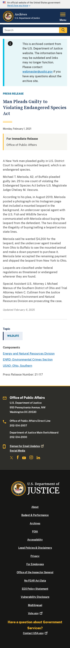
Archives (35, 523)
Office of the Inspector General (35, 572)
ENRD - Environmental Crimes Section (28, 359)
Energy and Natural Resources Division (29, 353)
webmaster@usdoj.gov (37, 71)
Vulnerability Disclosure (35, 596)
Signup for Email (25, 446)
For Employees (35, 564)
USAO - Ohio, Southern (17, 365)
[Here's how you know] (35, 4)
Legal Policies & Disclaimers (35, 547)
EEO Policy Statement (35, 588)
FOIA (35, 531)
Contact (33, 633)
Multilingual (35, 605)
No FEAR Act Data (35, 580)
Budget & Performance (35, 515)
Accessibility (35, 539)
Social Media (17, 450)
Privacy (35, 556)
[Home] (21, 20)
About (35, 507)
